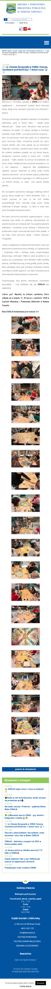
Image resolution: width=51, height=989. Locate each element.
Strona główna (10, 23)
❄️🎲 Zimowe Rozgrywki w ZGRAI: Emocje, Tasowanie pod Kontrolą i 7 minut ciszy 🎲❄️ (25, 825)
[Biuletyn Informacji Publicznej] (28, 29)
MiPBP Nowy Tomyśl (9, 51)
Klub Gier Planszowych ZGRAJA (31, 51)
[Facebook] (21, 29)
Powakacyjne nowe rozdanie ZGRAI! (20, 868)
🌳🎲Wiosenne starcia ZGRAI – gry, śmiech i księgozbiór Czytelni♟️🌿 (24, 816)
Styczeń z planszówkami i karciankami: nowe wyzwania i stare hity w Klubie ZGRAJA (24, 834)
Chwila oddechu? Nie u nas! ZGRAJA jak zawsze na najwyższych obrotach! (22, 860)
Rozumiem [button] (40, 983)
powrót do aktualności (25, 769)
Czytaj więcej (25, 986)
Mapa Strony (23, 23)
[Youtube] (25, 29)
